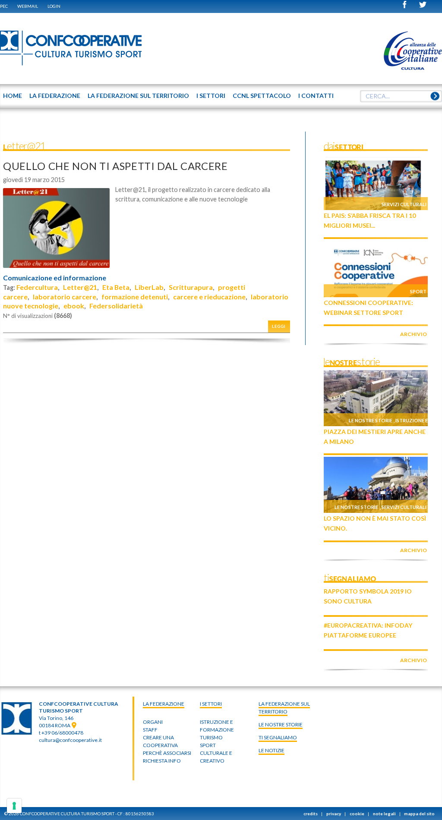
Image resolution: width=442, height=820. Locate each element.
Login (53, 6)
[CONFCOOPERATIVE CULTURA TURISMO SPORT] (71, 48)
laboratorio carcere (64, 296)
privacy (333, 813)
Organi (153, 722)
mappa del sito (419, 813)
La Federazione (163, 704)
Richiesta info (162, 760)
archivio (413, 334)
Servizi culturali (404, 204)
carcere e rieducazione (209, 296)
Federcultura (37, 287)
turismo (211, 737)
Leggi (279, 326)
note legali (384, 813)
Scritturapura (191, 287)
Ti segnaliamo (278, 737)
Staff (150, 729)
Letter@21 (80, 287)
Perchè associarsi (167, 753)
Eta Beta (115, 287)
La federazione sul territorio (284, 708)
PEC (4, 6)
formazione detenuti (134, 296)
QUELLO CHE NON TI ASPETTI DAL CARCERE (115, 166)
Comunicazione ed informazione (54, 277)
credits (310, 813)
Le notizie (271, 750)
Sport (418, 291)
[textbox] (401, 96)
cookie (357, 813)
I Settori (211, 704)
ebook (73, 306)
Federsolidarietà (116, 306)
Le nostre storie (370, 420)
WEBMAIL (27, 6)
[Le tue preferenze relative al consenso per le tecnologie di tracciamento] (14, 805)
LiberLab (149, 287)
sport (208, 745)
